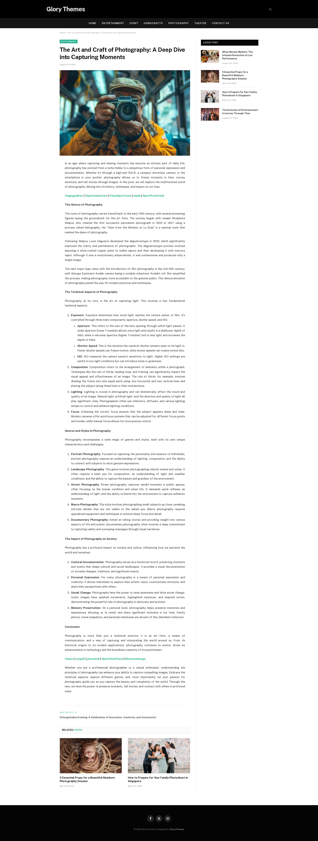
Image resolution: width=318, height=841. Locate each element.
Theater (200, 23)
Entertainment (113, 23)
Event (134, 23)
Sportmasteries (96, 195)
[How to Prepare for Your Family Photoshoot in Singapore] (159, 755)
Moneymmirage (135, 658)
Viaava (69, 658)
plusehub (93, 658)
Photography (178, 23)
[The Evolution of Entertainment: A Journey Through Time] (210, 114)
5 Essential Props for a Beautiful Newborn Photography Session (87, 779)
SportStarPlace (112, 658)
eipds (137, 195)
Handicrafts (153, 23)
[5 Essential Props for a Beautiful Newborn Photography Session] (91, 755)
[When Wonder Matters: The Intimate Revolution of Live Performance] (210, 56)
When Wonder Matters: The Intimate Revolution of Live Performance (237, 55)
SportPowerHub (153, 195)
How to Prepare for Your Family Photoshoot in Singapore (158, 779)
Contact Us (220, 23)
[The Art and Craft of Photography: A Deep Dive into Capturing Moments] (125, 113)
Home (92, 23)
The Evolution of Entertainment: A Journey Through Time (240, 112)
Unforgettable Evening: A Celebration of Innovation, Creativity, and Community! (108, 717)
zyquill (80, 658)
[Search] (270, 9)
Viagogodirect (74, 195)
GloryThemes (177, 829)
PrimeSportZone (120, 195)
